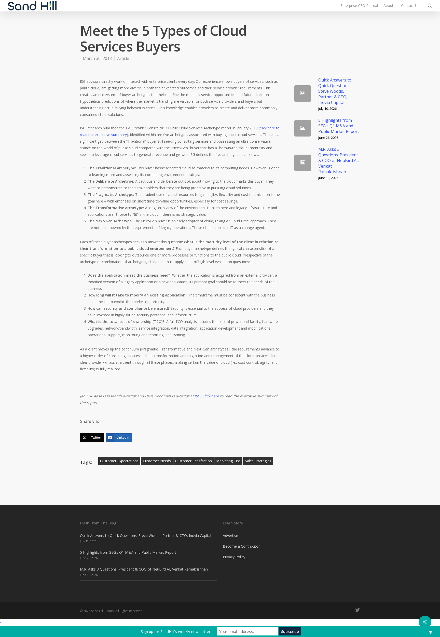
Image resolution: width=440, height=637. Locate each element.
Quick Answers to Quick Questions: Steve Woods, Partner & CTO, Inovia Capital (145, 535)
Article (123, 58)
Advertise (230, 535)
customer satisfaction (193, 460)
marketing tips (228, 460)
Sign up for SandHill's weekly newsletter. (176, 631)
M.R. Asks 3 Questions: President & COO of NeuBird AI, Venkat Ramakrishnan (144, 569)
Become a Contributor (241, 546)
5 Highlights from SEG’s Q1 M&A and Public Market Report (128, 552)
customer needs (157, 460)
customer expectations (119, 460)
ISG (197, 396)
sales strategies (258, 460)
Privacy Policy (234, 556)
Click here (210, 396)
